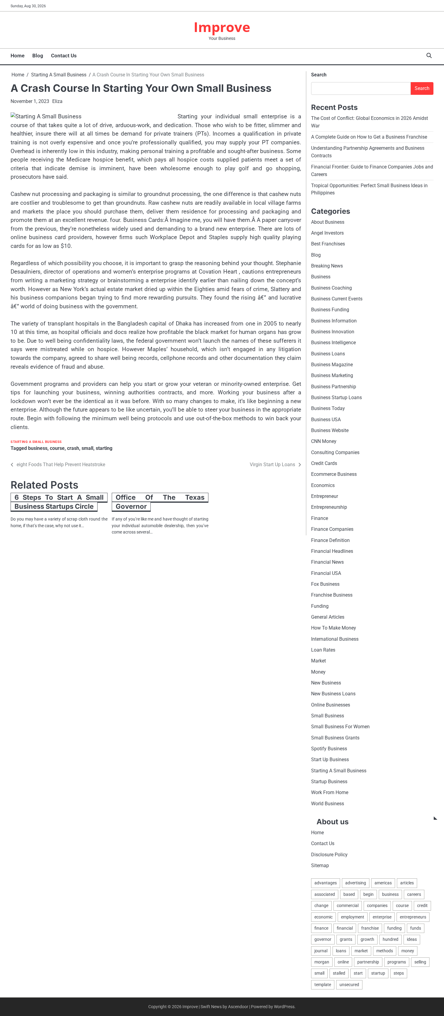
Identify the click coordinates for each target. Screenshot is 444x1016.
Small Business (327, 716)
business (37, 448)
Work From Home (329, 792)
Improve (222, 27)
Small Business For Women (340, 726)
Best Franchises (328, 244)
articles (407, 882)
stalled (339, 973)
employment (352, 917)
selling (420, 962)
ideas (412, 939)
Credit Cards (324, 463)
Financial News (327, 562)
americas (383, 882)
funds (415, 928)
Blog (37, 56)
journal (320, 950)
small (87, 448)
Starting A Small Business (36, 442)
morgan (321, 962)
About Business (327, 222)
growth (367, 939)
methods (384, 950)
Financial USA (326, 573)
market (361, 950)
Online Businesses (330, 705)
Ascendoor (238, 1006)
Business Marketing (332, 375)
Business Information (334, 321)
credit (422, 905)
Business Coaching (331, 288)
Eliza (57, 101)
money (407, 950)
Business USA (326, 419)
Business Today (328, 408)
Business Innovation (332, 332)
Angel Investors (327, 233)
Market (318, 661)
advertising (355, 882)
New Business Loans (333, 694)
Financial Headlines (332, 551)
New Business (326, 683)
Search (319, 75)
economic (323, 917)
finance (321, 928)
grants (346, 939)
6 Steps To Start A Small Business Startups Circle (59, 502)
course (57, 448)
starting (104, 448)
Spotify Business (329, 749)
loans (341, 950)
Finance (319, 518)
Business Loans (328, 354)
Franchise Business (331, 595)
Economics (323, 485)
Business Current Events (336, 299)
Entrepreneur (324, 496)
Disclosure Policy (329, 854)
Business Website (330, 430)
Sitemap (320, 865)
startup (378, 973)
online (343, 962)
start (358, 973)
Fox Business (325, 584)
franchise (370, 928)
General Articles (327, 617)
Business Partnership (333, 386)
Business (320, 277)
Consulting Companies (335, 452)
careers (414, 894)
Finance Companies (332, 529)
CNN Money (323, 441)
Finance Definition (330, 540)
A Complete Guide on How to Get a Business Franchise (369, 137)
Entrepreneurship (329, 507)
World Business (327, 803)
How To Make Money (333, 628)
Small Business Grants (335, 738)
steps (399, 973)
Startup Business (329, 781)
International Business (335, 639)
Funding (320, 606)
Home (17, 56)
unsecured (349, 984)
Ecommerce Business (334, 474)
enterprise (382, 917)
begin (368, 894)
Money (318, 672)
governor (322, 939)
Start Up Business (330, 759)
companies (377, 905)
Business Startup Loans (336, 397)
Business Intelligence (333, 342)
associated (324, 894)
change (321, 905)
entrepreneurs (413, 917)
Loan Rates (323, 650)
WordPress (284, 1006)
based (349, 894)
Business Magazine (332, 364)
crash (73, 448)
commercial (348, 905)
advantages (325, 882)
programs (397, 962)
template (322, 984)
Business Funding (330, 309)
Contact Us (64, 56)
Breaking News (327, 266)
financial (345, 928)
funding (394, 928)
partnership (368, 962)
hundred (390, 939)
